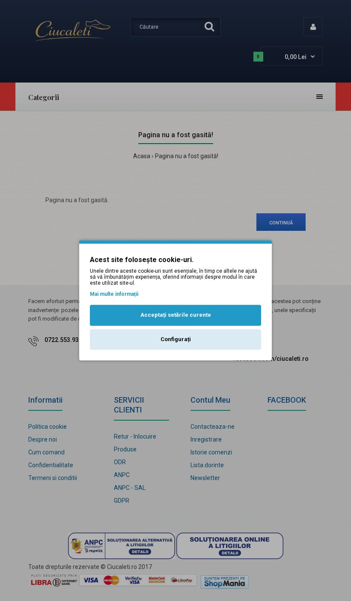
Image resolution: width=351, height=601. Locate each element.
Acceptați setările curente (175, 315)
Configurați (176, 339)
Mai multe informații (114, 294)
